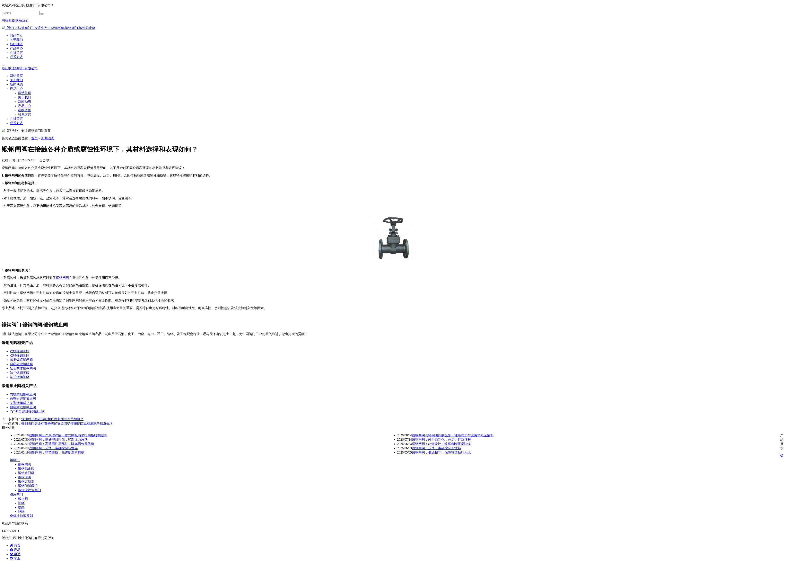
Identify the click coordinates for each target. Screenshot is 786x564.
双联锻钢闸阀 (19, 351)
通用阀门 (16, 494)
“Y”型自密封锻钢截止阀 (27, 411)
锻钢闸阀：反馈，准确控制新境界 (53, 448)
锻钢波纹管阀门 (29, 490)
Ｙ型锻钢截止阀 (21, 403)
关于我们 (16, 40)
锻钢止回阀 (26, 473)
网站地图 (8, 20)
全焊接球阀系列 (21, 516)
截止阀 (23, 498)
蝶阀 (21, 507)
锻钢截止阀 (26, 468)
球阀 (21, 511)
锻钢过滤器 (26, 481)
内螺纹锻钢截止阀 (23, 394)
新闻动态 (16, 44)
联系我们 (21, 20)
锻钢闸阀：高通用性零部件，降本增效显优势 (61, 444)
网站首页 (16, 35)
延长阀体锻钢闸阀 (23, 368)
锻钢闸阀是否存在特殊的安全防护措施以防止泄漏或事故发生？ (67, 423)
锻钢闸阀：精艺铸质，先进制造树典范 (56, 452)
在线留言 (16, 52)
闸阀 (21, 503)
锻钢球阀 (24, 477)
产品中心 (16, 48)
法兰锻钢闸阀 (19, 372)
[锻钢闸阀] (393, 263)
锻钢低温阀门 (28, 485)
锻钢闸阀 (62, 277)
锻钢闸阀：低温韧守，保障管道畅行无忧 (441, 452)
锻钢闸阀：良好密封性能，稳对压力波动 (58, 439)
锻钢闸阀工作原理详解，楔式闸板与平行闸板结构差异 (68, 435)
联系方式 (16, 57)
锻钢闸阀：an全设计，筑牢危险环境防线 (441, 444)
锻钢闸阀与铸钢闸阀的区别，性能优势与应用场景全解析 (453, 435)
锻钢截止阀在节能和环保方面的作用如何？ (52, 419)
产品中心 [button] (16, 88)
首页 (34, 138)
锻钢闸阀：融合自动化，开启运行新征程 (441, 439)
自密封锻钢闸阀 (21, 364)
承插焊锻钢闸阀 (21, 359)
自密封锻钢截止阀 (23, 398)
